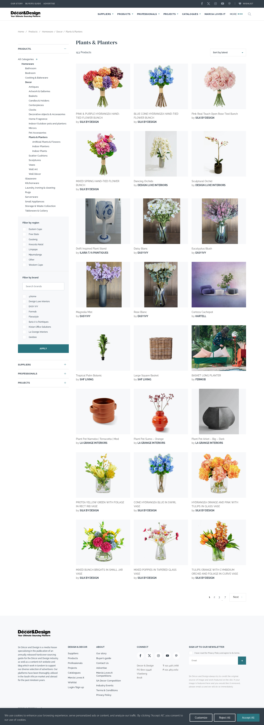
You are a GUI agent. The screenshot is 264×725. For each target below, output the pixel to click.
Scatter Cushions (38, 155)
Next (236, 597)
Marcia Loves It (215, 14)
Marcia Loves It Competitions (104, 674)
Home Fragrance (38, 119)
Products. (24, 48)
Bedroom (30, 73)
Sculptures (35, 160)
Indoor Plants (39, 151)
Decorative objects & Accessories (47, 114)
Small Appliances (34, 201)
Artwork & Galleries (39, 91)
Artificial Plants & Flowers (46, 142)
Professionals (147, 14)
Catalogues (190, 14)
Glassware (30, 178)
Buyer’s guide (103, 658)
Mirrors (32, 128)
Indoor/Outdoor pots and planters (47, 123)
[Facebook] (203, 4)
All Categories (27, 59)
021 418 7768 (172, 665)
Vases (32, 164)
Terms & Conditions (107, 690)
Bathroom (30, 68)
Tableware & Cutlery (36, 210)
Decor (28, 82)
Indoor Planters (40, 146)
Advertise (49, 4)
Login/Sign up (76, 687)
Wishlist (248, 4)
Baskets (33, 96)
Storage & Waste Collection (40, 206)
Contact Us (102, 663)
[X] (209, 4)
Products (123, 14)
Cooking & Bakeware (36, 77)
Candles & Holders (39, 100)
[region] (132, 716)
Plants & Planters (38, 137)
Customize (201, 717)
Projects (169, 14)
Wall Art (33, 169)
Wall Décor (35, 174)
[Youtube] (223, 4)
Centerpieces (36, 105)
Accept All (248, 717)
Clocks (32, 109)
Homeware (28, 64)
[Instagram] (216, 4)
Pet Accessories (37, 132)
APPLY (43, 348)
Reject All (224, 717)
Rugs (28, 192)
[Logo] (26, 14)
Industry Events (104, 685)
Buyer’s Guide (33, 4)
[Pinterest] (230, 4)
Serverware (31, 197)
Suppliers (104, 14)
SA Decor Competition (108, 680)
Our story (17, 4)
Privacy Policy (103, 695)
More (234, 14)
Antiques (34, 86)
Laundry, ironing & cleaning (40, 187)
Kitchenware (32, 183)
